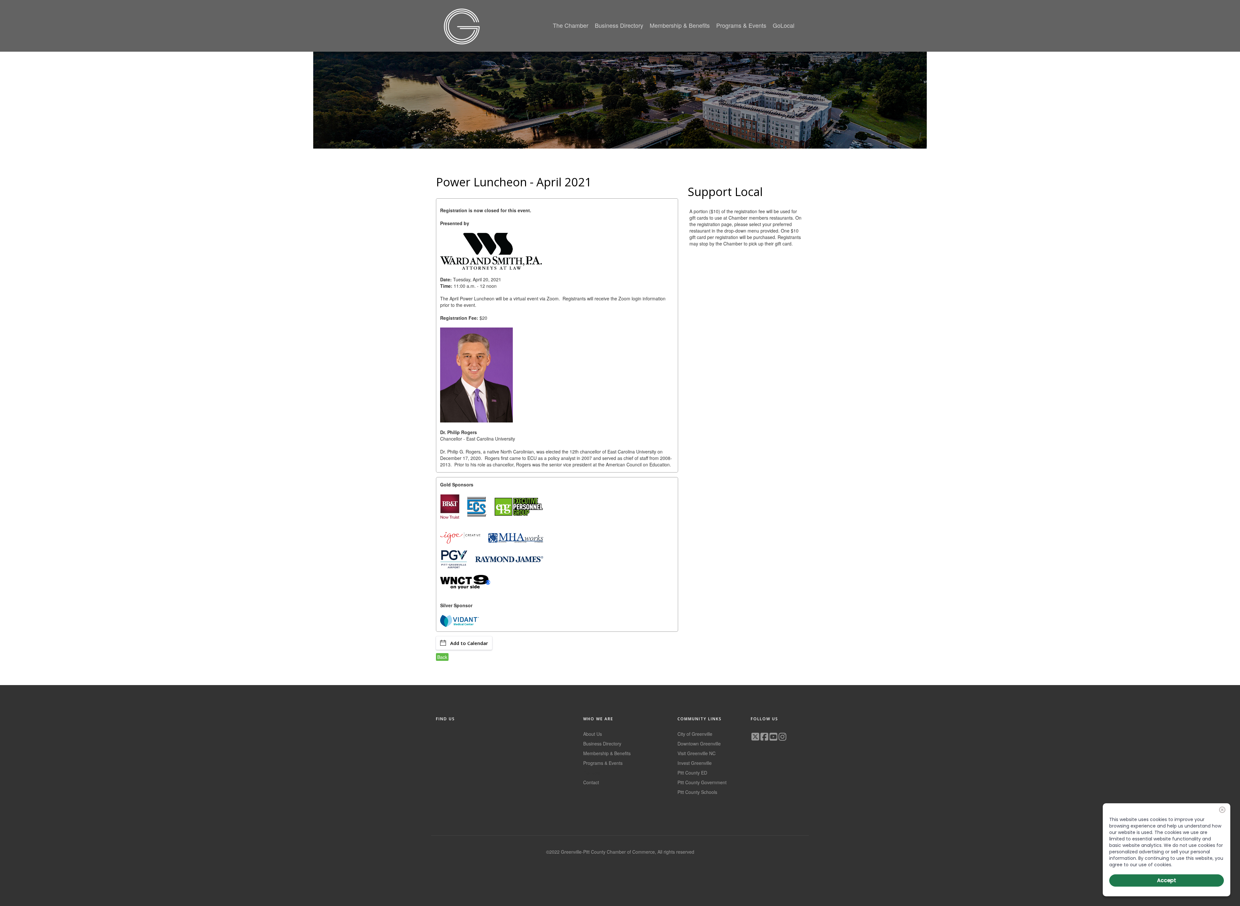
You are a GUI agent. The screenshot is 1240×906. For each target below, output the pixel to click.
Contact (591, 782)
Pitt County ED (692, 772)
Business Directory (602, 743)
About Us (592, 734)
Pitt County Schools (697, 792)
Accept (1166, 880)
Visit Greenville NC (696, 753)
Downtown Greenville (699, 743)
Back (442, 657)
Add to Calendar (469, 643)
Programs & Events (603, 763)
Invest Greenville (694, 763)
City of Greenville (694, 734)
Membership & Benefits (607, 753)
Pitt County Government (702, 782)
